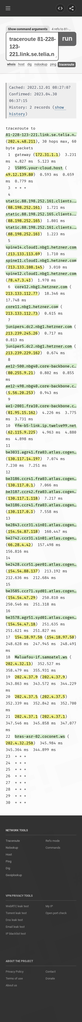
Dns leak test (14, 920)
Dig (8, 868)
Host (9, 854)
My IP (49, 906)
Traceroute (13, 840)
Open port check (56, 913)
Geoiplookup (14, 875)
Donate (50, 978)
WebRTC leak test (17, 906)
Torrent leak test (16, 913)
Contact (51, 971)
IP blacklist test (16, 933)
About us (11, 985)
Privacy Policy (14, 971)
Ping (8, 861)
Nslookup (12, 847)
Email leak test (15, 926)
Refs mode (53, 840)
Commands (53, 847)
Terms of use (14, 978)
